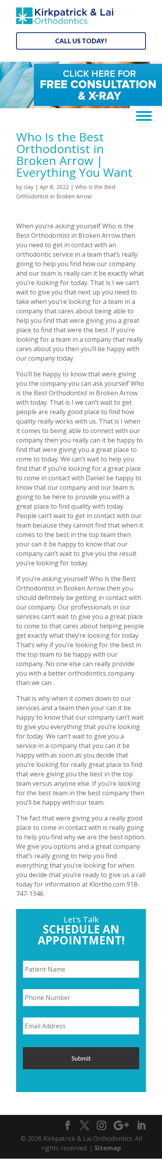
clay (28, 187)
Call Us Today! (81, 40)
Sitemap (107, 1148)
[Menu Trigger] (141, 115)
